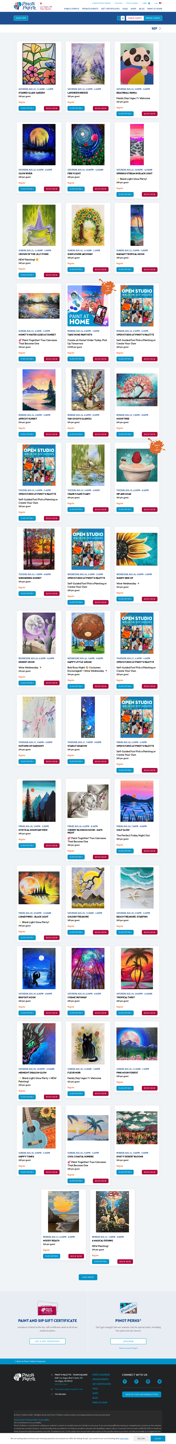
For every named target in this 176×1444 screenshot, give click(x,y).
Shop (133, 8)
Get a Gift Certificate (47, 1341)
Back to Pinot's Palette (102, 3)
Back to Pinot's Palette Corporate (31, 1361)
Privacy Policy (32, 1420)
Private (153, 18)
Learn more (124, 1438)
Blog (142, 8)
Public (135, 18)
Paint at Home (154, 8)
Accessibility (44, 1420)
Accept (158, 1438)
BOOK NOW (51, 108)
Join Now (128, 1341)
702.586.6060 (60, 1394)
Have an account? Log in (128, 1348)
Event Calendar (101, 1374)
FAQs (125, 8)
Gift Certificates (110, 8)
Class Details (27, 108)
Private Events (90, 8)
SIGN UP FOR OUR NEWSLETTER (141, 1394)
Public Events (71, 8)
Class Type (21, 18)
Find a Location (132, 3)
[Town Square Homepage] (25, 6)
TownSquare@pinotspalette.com (69, 1389)
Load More (88, 1277)
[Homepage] (32, 1377)
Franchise (118, 3)
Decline (141, 1438)
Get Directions (61, 1384)
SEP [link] (155, 29)
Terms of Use (19, 1420)
